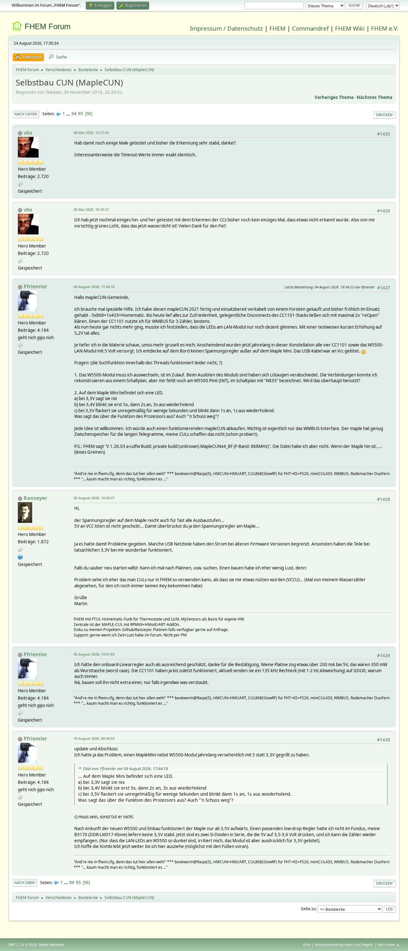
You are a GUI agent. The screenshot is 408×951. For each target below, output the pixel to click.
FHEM (277, 28)
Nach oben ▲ (388, 944)
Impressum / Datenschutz (226, 28)
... (68, 113)
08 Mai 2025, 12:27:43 (91, 132)
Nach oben (24, 882)
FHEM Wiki (350, 28)
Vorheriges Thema (334, 97)
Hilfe (306, 944)
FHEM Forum (47, 26)
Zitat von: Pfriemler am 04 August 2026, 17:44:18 (125, 768)
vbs (28, 132)
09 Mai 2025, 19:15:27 (91, 209)
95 (80, 113)
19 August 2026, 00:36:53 (94, 738)
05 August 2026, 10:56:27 (94, 497)
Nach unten (25, 114)
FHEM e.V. (384, 28)
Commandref (310, 28)
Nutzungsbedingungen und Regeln (344, 944)
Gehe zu (308, 908)
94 (73, 113)
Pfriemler (35, 286)
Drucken (384, 114)
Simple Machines (51, 945)
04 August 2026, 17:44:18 (94, 286)
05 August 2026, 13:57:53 (94, 654)
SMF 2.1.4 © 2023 (22, 945)
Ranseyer (35, 498)
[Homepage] (20, 556)
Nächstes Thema (374, 97)
